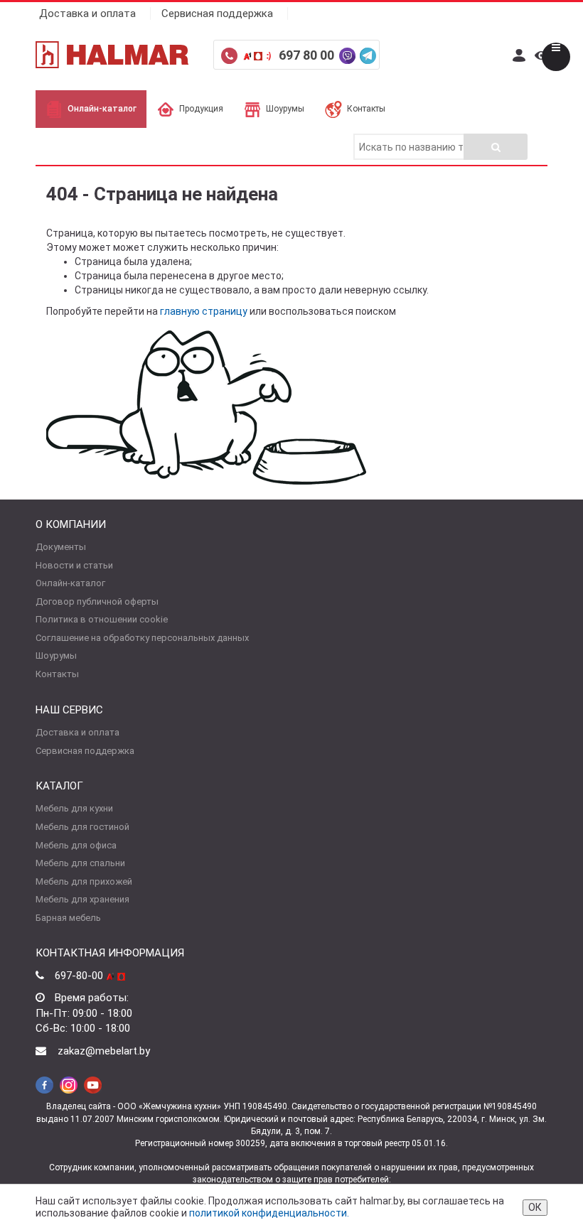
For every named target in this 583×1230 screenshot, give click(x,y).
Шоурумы (285, 109)
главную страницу (203, 311)
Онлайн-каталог (102, 109)
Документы (61, 546)
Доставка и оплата (87, 13)
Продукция (201, 109)
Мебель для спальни (80, 863)
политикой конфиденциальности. (269, 1213)
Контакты (366, 109)
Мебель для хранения (82, 899)
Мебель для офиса (76, 845)
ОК (535, 1207)
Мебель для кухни (74, 808)
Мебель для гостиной (82, 826)
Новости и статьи (74, 565)
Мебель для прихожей (84, 881)
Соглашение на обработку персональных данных (142, 637)
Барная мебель (68, 917)
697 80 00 (308, 55)
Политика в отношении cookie (102, 619)
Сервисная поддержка (217, 13)
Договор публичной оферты (97, 601)
